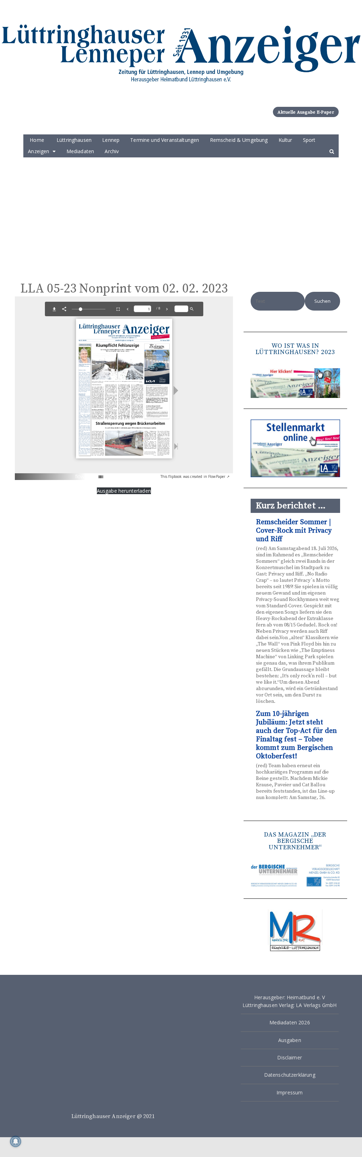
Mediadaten (80, 151)
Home (37, 140)
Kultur (285, 140)
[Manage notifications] (15, 1141)
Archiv (112, 151)
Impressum (289, 1092)
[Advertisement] (181, 210)
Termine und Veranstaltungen (164, 140)
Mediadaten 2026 (289, 1022)
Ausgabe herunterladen (124, 490)
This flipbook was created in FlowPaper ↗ (194, 476)
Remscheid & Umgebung (239, 140)
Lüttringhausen (74, 140)
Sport (309, 140)
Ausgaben (289, 1040)
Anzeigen (38, 151)
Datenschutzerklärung (289, 1074)
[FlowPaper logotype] (89, 474)
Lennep (110, 140)
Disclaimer (289, 1057)
